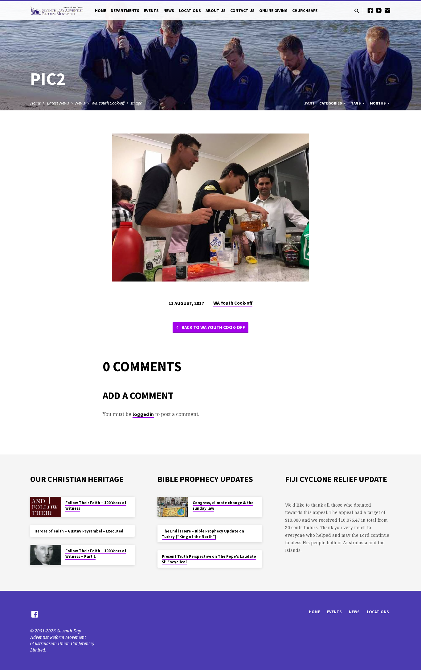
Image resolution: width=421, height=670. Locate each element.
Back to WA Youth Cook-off (213, 327)
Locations (190, 10)
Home (100, 10)
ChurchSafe (304, 10)
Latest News (58, 103)
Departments (125, 10)
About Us (216, 10)
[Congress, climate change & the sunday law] (172, 507)
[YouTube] (378, 10)
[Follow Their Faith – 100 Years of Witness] (45, 507)
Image (136, 103)
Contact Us (242, 10)
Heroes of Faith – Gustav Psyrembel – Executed (79, 531)
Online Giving (273, 10)
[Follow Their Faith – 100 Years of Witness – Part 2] (45, 555)
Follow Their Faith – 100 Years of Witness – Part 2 (95, 553)
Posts (309, 103)
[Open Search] (357, 10)
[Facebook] (370, 10)
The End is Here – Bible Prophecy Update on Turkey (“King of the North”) (203, 533)
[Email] (387, 10)
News (168, 10)
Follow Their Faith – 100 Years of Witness (95, 505)
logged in (143, 414)
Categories (331, 103)
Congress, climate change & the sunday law (223, 505)
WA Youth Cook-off (108, 103)
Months (378, 103)
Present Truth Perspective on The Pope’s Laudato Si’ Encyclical (209, 559)
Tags (356, 103)
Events (151, 10)
